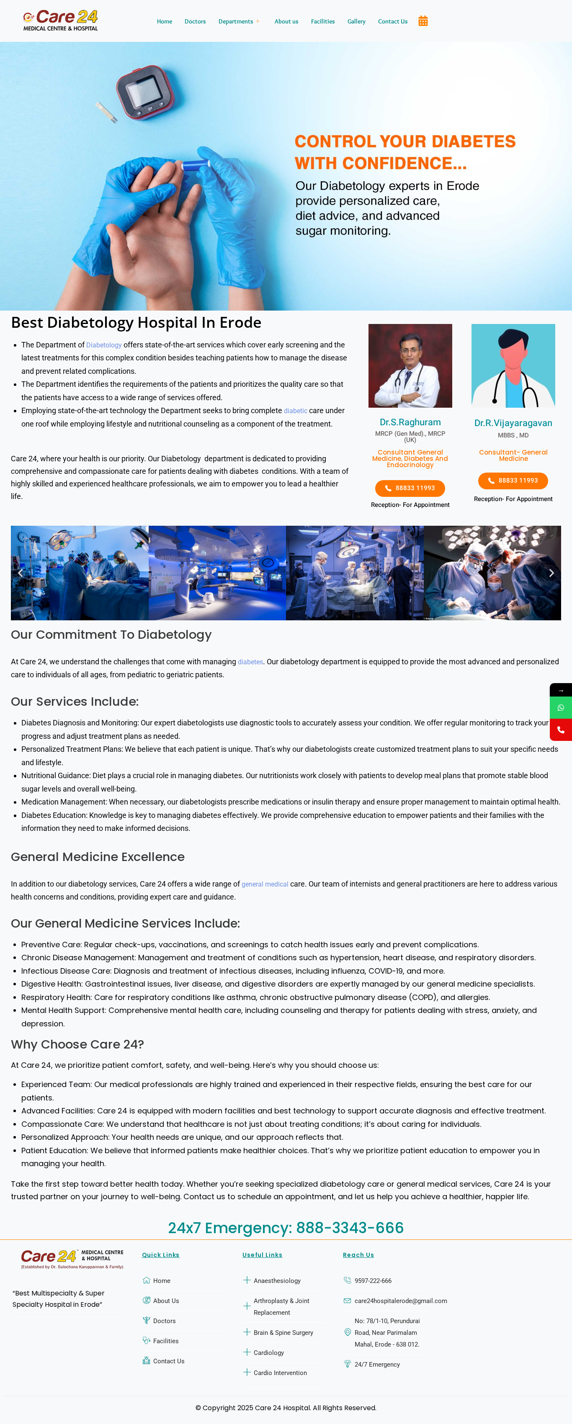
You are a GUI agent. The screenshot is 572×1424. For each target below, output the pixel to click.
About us (287, 21)
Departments (236, 21)
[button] (20, 573)
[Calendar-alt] (422, 20)
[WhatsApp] (561, 708)
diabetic (295, 411)
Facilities (323, 21)
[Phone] (561, 730)
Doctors (195, 21)
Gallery (357, 21)
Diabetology (104, 345)
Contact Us (393, 21)
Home (164, 21)
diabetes (250, 662)
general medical (265, 884)
